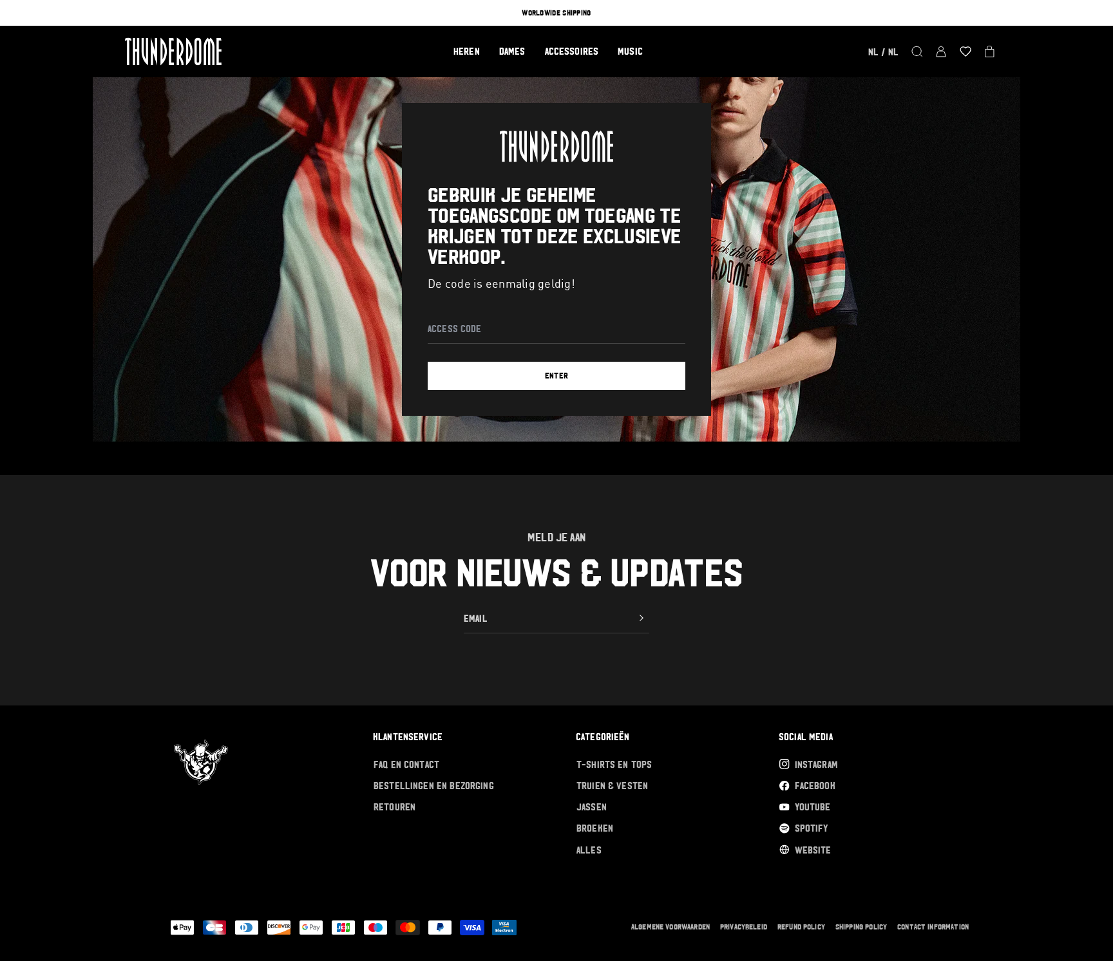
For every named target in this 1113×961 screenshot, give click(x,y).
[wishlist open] (965, 51)
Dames (512, 51)
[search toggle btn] (917, 51)
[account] (941, 51)
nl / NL (883, 51)
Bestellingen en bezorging (434, 785)
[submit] (641, 618)
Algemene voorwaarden (670, 926)
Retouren (394, 806)
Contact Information (933, 926)
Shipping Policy (861, 926)
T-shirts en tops (614, 764)
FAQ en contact (406, 764)
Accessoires (572, 51)
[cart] (989, 51)
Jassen (591, 806)
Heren (466, 51)
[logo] (173, 51)
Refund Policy (801, 926)
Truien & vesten (612, 785)
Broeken (594, 828)
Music (630, 51)
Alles (589, 850)
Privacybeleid (743, 926)
